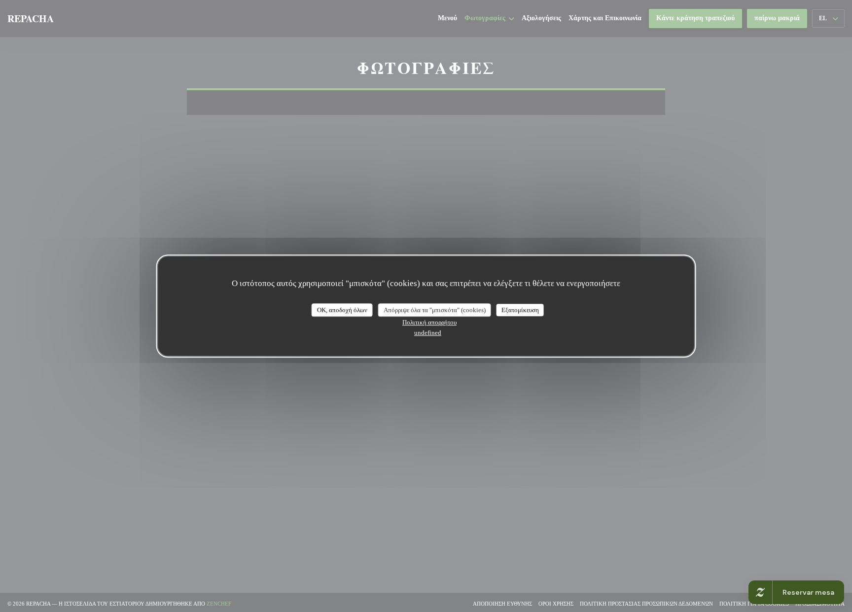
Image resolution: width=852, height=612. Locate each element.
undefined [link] (427, 332)
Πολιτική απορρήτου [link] (429, 322)
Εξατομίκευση (520, 310)
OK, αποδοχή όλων (342, 310)
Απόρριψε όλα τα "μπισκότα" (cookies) (435, 310)
